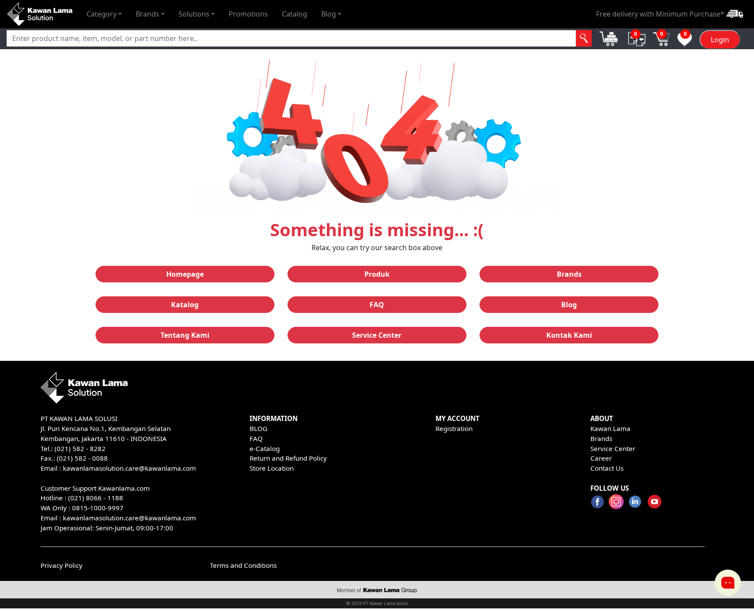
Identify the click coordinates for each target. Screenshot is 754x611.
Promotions (248, 14)
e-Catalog (265, 448)
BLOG (258, 428)
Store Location (272, 468)
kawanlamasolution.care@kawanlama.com (129, 468)
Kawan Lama (610, 428)
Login (720, 39)
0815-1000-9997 (97, 507)
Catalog (294, 14)
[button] (104, 14)
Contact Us (607, 468)
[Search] (584, 38)
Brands (601, 438)
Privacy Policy (61, 565)
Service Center (612, 448)
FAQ (256, 438)
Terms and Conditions (243, 565)
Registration (454, 428)
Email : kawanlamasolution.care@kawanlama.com (118, 517)
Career (601, 458)
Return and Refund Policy (288, 458)
